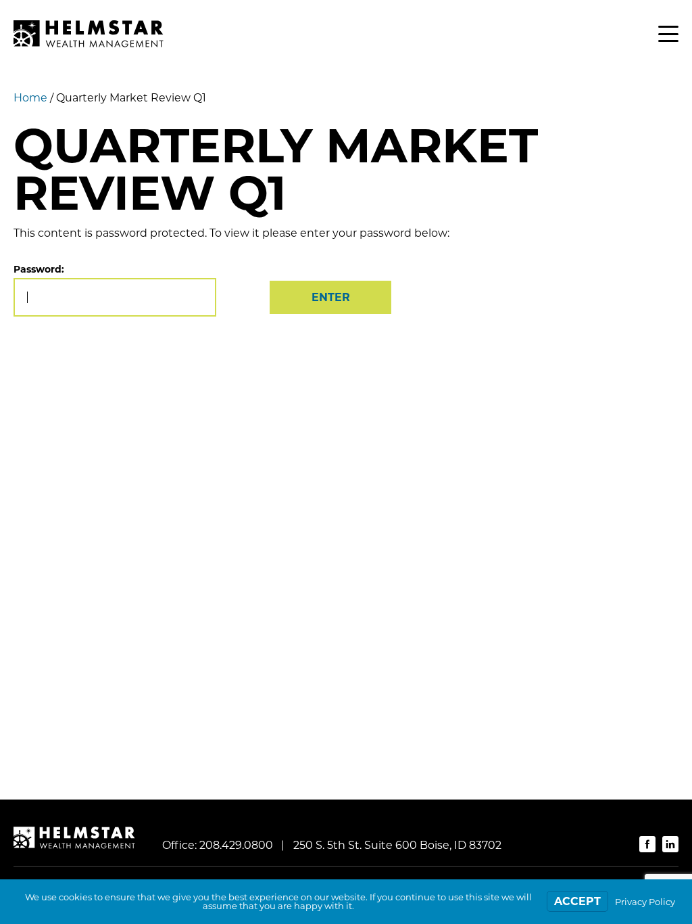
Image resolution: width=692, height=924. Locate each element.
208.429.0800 (236, 845)
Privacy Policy (645, 901)
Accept (577, 901)
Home (30, 97)
